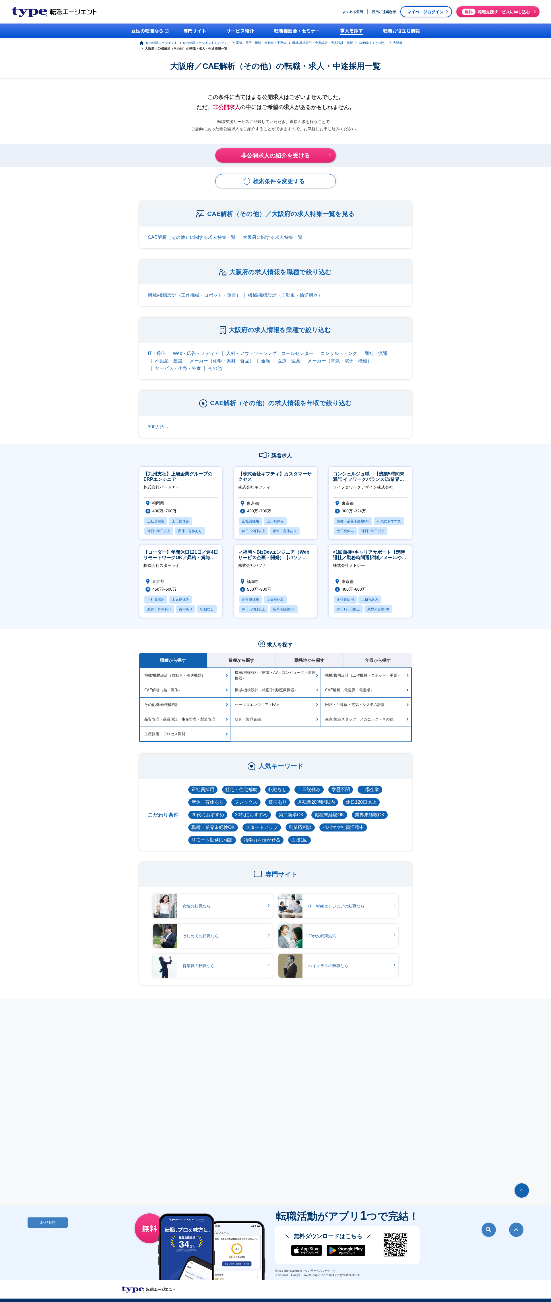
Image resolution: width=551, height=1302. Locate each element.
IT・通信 (157, 353)
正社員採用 (202, 789)
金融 (265, 360)
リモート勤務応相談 (212, 840)
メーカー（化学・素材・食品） (222, 360)
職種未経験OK (329, 814)
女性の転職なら (197, 906)
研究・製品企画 (248, 719)
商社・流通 (375, 353)
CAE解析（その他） (373, 42)
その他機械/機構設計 (161, 704)
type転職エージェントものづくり (206, 42)
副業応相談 (300, 827)
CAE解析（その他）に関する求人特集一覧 (192, 237)
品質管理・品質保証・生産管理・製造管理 (179, 719)
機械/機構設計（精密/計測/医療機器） (266, 690)
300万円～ (158, 426)
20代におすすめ (207, 814)
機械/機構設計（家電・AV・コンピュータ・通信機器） (275, 675)
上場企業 (370, 789)
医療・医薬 (289, 360)
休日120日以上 (361, 802)
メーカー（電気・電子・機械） (340, 360)
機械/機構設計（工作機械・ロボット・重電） (194, 295)
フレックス (245, 802)
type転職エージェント (161, 42)
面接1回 (299, 840)
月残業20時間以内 (316, 802)
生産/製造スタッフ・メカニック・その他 (359, 719)
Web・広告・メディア (196, 353)
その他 (215, 368)
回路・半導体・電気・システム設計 (355, 704)
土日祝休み (309, 789)
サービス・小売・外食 (178, 368)
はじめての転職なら (201, 936)
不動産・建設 (169, 360)
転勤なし (277, 789)
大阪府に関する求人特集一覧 (272, 237)
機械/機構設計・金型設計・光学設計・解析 (322, 42)
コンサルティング (339, 353)
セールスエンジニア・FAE (257, 704)
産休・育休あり (207, 802)
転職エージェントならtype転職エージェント (148, 1289)
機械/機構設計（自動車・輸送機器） (285, 295)
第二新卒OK (291, 814)
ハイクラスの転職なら (328, 965)
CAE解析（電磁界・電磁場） (349, 690)
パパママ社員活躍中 (343, 827)
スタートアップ (262, 827)
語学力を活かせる (262, 840)
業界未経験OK (370, 814)
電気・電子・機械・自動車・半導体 (261, 42)
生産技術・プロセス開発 (164, 734)
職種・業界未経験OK (213, 827)
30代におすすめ (251, 814)
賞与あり (277, 802)
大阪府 (397, 42)
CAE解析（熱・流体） (163, 690)
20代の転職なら (322, 936)
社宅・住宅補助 (241, 789)
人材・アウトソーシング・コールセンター (269, 353)
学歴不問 (340, 789)
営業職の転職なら (199, 965)
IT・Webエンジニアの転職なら (336, 906)
